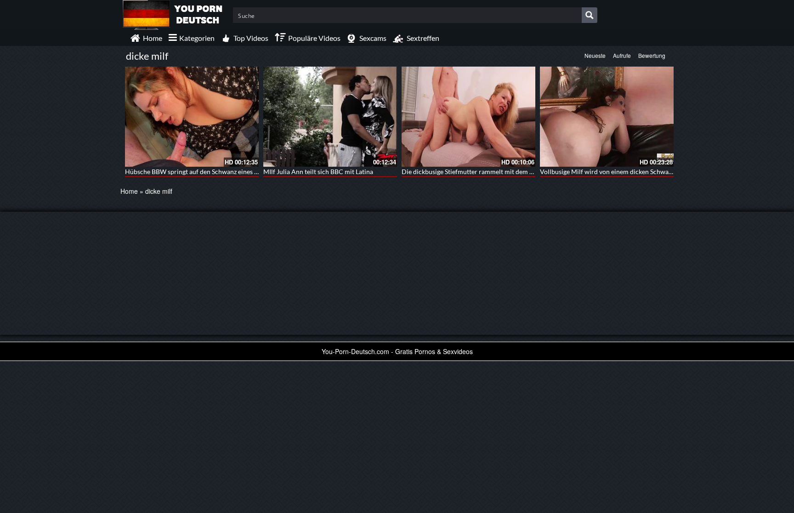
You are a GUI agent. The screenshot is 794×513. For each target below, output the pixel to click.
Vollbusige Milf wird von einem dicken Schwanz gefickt (617, 171)
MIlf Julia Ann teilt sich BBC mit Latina (318, 171)
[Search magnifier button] (589, 15)
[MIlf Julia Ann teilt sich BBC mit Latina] (330, 117)
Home (129, 191)
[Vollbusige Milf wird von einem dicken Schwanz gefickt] (607, 117)
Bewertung (651, 55)
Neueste (595, 55)
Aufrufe (622, 55)
